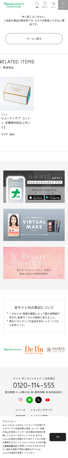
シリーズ (20, 410)
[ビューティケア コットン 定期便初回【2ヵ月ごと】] (17, 94)
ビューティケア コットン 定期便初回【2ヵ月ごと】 (16, 123)
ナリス (4, 115)
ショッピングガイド (41, 410)
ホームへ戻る (34, 39)
